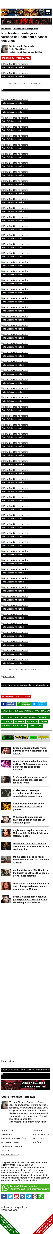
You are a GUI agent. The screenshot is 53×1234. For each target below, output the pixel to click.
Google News (19, 726)
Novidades (6, 29)
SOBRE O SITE (8, 1130)
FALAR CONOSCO (9, 1154)
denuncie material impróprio (15, 1178)
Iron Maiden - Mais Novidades (16, 58)
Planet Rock (20, 49)
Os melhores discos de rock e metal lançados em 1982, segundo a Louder (31, 860)
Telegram (7, 721)
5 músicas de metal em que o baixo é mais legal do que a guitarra (28, 807)
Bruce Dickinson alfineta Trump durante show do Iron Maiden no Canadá (30, 751)
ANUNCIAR (6, 1134)
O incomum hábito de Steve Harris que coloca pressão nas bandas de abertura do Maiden (31, 886)
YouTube (6, 726)
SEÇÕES (37, 1142)
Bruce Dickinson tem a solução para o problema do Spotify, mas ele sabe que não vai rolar (30, 900)
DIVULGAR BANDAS (10, 1142)
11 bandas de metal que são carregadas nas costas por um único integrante (29, 820)
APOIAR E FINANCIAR (11, 1146)
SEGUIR (5, 1150)
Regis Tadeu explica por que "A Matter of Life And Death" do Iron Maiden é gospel (30, 833)
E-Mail (32, 726)
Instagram (32, 721)
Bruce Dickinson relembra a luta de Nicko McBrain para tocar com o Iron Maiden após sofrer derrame (30, 765)
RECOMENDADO (41, 1134)
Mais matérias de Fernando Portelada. (27, 1122)
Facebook (19, 721)
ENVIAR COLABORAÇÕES (13, 1138)
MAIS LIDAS (38, 1138)
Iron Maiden (18, 29)
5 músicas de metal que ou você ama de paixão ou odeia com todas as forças (30, 780)
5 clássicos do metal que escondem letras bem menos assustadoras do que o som (28, 793)
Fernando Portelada (23, 46)
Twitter (43, 721)
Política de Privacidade (26, 1180)
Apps (39, 726)
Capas (35, 29)
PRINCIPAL (38, 1130)
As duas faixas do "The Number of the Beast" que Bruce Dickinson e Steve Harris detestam (31, 873)
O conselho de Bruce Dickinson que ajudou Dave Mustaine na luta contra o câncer (31, 846)
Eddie (28, 29)
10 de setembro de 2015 (31, 52)
